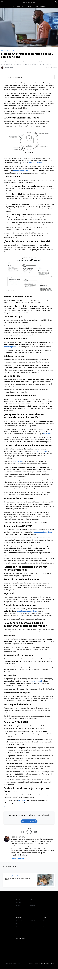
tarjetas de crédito (20, 171)
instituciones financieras (42, 532)
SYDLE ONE (22, 801)
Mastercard (47, 434)
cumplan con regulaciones (27, 611)
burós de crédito (37, 681)
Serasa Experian (18, 461)
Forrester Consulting (40, 451)
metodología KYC (10, 347)
